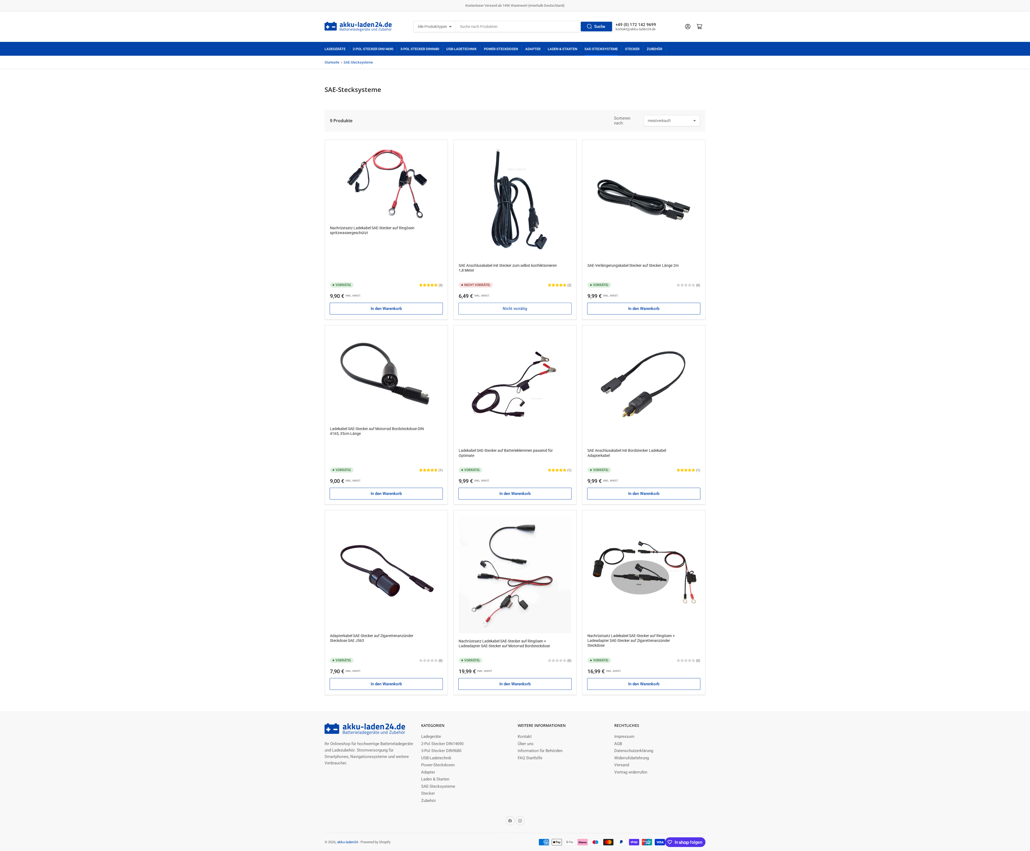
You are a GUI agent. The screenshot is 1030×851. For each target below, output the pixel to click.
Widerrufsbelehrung (631, 758)
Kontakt (525, 736)
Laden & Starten (562, 49)
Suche (599, 26)
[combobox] (534, 26)
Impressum (624, 736)
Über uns (526, 743)
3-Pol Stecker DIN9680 (419, 49)
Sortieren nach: (622, 120)
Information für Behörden (540, 750)
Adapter (532, 49)
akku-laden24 (347, 842)
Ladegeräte (335, 49)
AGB (618, 743)
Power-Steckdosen (501, 49)
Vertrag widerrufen (630, 772)
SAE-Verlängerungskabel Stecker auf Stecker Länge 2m (633, 265)
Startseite (332, 62)
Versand (621, 765)
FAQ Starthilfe (530, 758)
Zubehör (654, 49)
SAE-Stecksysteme (601, 49)
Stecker (632, 49)
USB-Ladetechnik (461, 49)
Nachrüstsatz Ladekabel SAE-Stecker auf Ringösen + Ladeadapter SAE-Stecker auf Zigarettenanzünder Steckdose (631, 641)
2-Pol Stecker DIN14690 (373, 49)
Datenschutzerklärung (633, 750)
